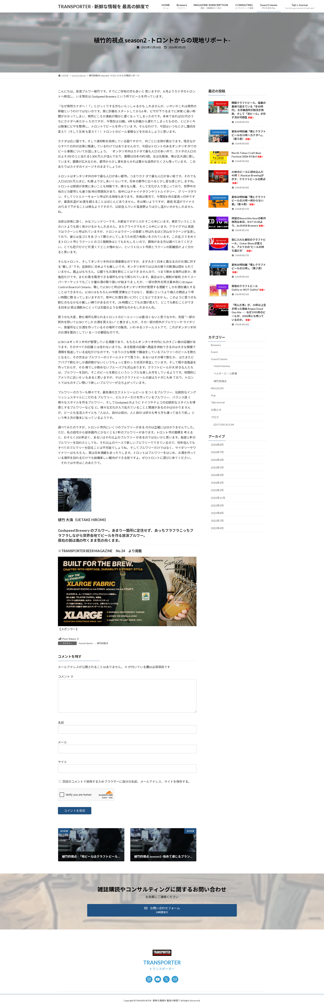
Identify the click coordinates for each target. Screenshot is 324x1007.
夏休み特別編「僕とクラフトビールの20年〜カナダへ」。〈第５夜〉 (249, 135)
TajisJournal (218, 402)
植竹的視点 (102, 643)
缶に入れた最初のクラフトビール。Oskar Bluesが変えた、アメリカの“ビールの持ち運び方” (249, 245)
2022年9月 (217, 505)
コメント (66, 676)
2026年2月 (217, 490)
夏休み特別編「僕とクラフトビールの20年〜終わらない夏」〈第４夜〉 (249, 200)
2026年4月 (217, 475)
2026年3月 (217, 482)
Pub (213, 395)
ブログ (215, 417)
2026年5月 (217, 467)
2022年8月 (217, 513)
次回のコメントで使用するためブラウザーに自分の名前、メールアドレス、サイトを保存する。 (126, 781)
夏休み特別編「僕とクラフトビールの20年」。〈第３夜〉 (249, 268)
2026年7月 (217, 452)
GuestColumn (86, 643)
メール (62, 742)
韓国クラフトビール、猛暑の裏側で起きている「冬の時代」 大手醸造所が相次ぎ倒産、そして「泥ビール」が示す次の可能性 (249, 110)
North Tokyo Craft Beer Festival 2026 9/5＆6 (247, 154)
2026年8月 (217, 444)
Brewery (216, 345)
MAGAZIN (217, 388)
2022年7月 (217, 520)
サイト (62, 762)
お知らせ (216, 409)
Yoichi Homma (222, 366)
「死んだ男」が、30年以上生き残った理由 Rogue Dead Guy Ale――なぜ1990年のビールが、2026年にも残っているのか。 (249, 312)
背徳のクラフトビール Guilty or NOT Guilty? (248, 287)
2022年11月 (218, 497)
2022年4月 (217, 528)
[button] (162, 910)
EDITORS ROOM (224, 424)
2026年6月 (217, 459)
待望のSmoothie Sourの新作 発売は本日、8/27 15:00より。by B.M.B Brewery (250, 222)
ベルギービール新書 (225, 373)
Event (214, 352)
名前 (61, 722)
